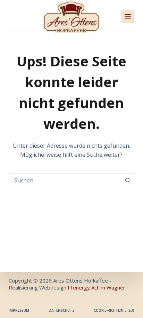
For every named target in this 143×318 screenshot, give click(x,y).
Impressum (19, 310)
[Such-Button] (127, 180)
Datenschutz (62, 310)
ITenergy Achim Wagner (96, 287)
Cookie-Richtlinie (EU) (114, 310)
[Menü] (127, 16)
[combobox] (65, 180)
